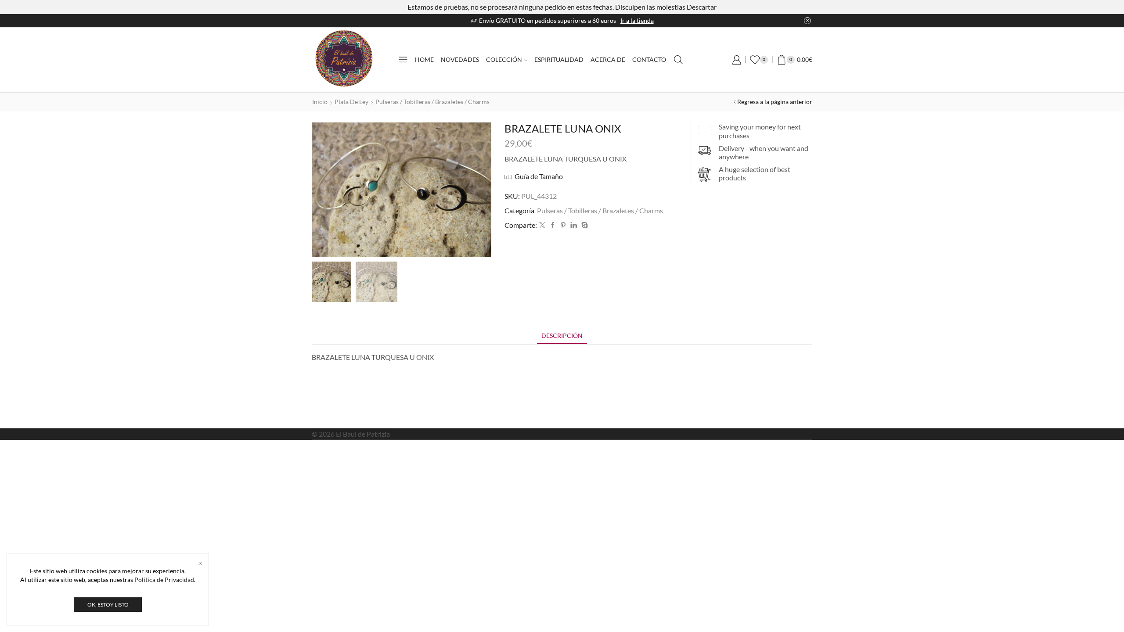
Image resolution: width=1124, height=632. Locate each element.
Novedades (460, 59)
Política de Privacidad (164, 579)
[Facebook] (553, 225)
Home (424, 59)
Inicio (320, 101)
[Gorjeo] (542, 225)
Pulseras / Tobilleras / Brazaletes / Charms (432, 101)
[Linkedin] (573, 225)
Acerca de (608, 59)
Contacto (649, 59)
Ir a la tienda (637, 20)
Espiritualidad (559, 59)
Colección (504, 59)
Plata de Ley (351, 101)
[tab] (562, 335)
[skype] (583, 225)
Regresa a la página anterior (774, 101)
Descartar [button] (702, 7)
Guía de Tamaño (539, 176)
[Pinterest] (563, 225)
